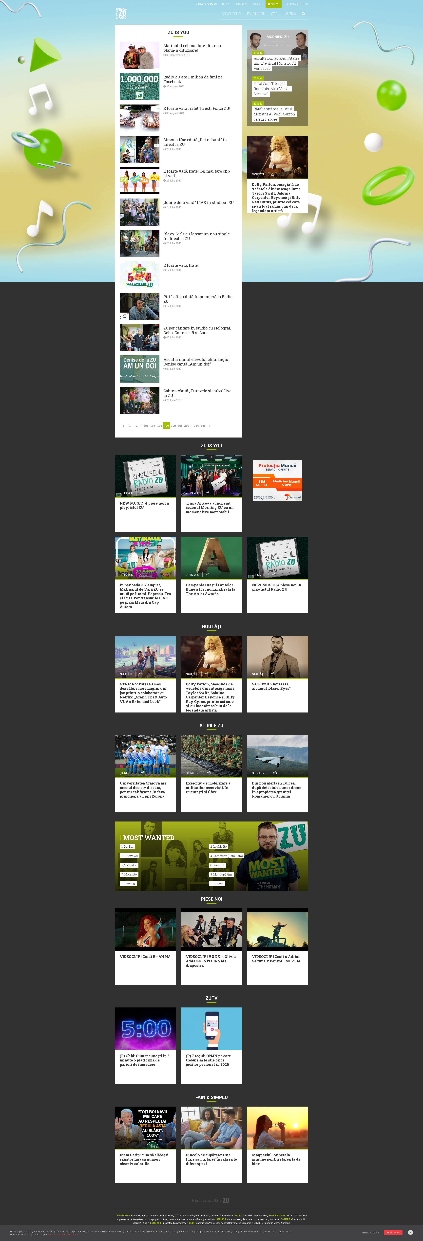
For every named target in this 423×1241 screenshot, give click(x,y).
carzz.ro (274, 1219)
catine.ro (181, 1219)
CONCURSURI (231, 14)
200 (173, 426)
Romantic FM (260, 1215)
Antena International (222, 1215)
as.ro (171, 1219)
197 (152, 426)
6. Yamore (217, 865)
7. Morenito (129, 874)
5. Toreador (129, 865)
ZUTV (178, 1215)
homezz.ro (262, 1219)
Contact (256, 4)
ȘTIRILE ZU (211, 725)
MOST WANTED (148, 837)
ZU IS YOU (211, 445)
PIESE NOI (211, 899)
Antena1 (135, 1215)
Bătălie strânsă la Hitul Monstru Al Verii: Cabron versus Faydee (274, 114)
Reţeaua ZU (241, 4)
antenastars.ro (138, 1219)
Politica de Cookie (370, 1232)
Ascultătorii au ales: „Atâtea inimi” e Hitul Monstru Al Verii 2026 (276, 63)
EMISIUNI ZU (256, 14)
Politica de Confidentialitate (64, 1234)
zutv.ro (164, 1219)
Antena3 (205, 1215)
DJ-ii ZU (226, 4)
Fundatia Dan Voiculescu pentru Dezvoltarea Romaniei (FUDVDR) (228, 1223)
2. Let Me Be (218, 846)
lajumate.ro (249, 1219)
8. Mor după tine (221, 874)
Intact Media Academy (174, 1223)
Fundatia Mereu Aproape (277, 1223)
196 (146, 426)
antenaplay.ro (234, 1219)
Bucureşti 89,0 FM (298, 4)
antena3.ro (195, 1219)
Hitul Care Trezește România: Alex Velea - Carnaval (272, 88)
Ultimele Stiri (300, 1215)
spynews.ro (123, 1219)
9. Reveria (128, 884)
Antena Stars (166, 1215)
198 (159, 426)
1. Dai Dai (127, 846)
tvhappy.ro (153, 1219)
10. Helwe (216, 884)
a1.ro (289, 1215)
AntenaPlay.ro (190, 1215)
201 (179, 426)
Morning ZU (278, 37)
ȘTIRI (274, 14)
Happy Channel (150, 1215)
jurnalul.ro (208, 1219)
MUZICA (290, 14)
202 (186, 426)
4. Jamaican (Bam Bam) (226, 856)
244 (196, 426)
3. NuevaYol (129, 856)
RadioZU (247, 1215)
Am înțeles (395, 1232)
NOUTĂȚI (211, 626)
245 (203, 426)
